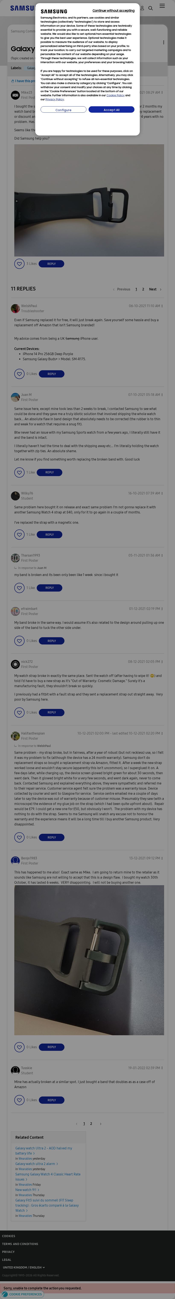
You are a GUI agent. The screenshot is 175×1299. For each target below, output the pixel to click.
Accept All (112, 110)
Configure (63, 110)
